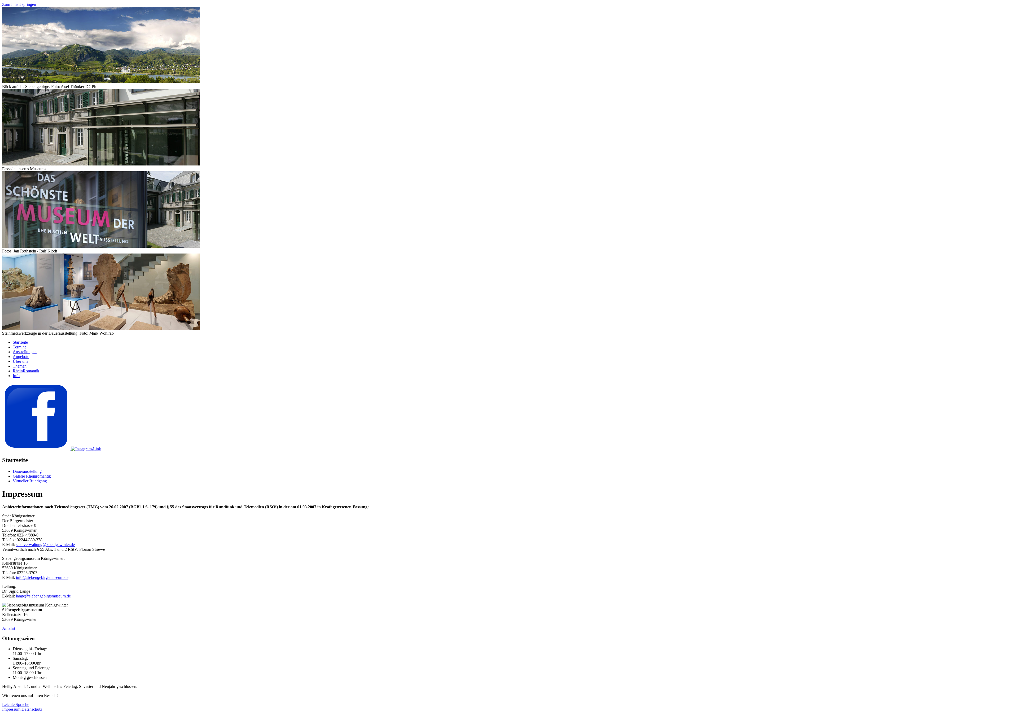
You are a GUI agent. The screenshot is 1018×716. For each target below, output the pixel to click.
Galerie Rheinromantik (32, 476)
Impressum (11, 709)
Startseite (20, 342)
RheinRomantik (26, 371)
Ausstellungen (25, 352)
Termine (20, 347)
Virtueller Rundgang (30, 481)
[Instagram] (86, 449)
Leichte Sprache (15, 704)
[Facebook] (36, 449)
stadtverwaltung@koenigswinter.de (45, 544)
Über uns (20, 361)
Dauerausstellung (27, 471)
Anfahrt (8, 628)
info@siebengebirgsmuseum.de (42, 577)
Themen (20, 366)
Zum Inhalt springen (19, 4)
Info (16, 375)
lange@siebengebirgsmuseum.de (43, 596)
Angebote (21, 356)
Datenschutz (31, 709)
